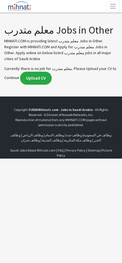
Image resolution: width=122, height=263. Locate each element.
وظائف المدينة (52, 140)
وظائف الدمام (54, 135)
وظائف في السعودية (97, 135)
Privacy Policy (76, 150)
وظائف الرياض (32, 135)
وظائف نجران (30, 140)
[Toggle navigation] (113, 6)
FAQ (61, 150)
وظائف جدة (74, 135)
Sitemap (94, 150)
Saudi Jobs (18, 150)
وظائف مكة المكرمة (78, 140)
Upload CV (36, 78)
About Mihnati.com (42, 150)
